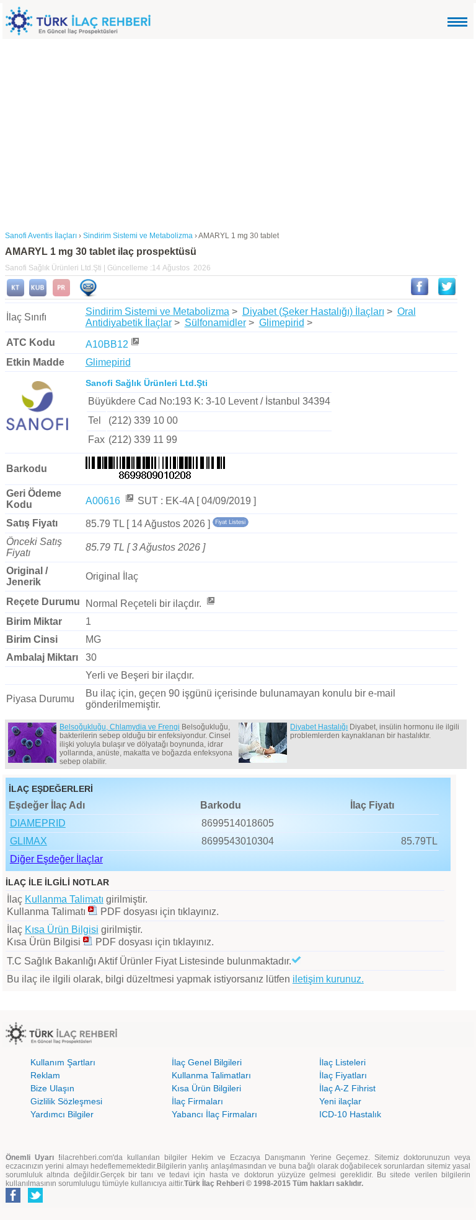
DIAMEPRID (38, 823)
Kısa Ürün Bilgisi (62, 929)
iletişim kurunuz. (328, 979)
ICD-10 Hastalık (350, 1114)
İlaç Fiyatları (343, 1075)
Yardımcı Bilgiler (62, 1114)
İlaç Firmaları (197, 1101)
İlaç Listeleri (342, 1062)
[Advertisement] (238, 131)
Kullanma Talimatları (211, 1075)
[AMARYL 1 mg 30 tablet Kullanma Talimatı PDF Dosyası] (93, 911)
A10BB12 (107, 344)
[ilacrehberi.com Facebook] (13, 1200)
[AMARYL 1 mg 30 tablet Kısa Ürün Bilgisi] (37, 294)
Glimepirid (281, 322)
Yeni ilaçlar (340, 1101)
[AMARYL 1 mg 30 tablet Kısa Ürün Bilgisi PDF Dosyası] (88, 942)
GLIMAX (28, 841)
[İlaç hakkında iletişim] (88, 294)
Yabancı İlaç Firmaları (214, 1114)
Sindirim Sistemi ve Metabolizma (157, 311)
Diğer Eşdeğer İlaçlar (56, 859)
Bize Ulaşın (52, 1088)
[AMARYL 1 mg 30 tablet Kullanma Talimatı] (15, 294)
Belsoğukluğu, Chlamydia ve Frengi (120, 727)
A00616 (104, 501)
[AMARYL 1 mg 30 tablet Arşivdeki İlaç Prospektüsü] (61, 294)
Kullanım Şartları (62, 1062)
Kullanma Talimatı (64, 899)
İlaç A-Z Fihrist (347, 1088)
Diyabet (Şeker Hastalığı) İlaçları (313, 311)
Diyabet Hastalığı (319, 727)
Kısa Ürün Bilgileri (206, 1088)
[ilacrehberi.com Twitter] (35, 1200)
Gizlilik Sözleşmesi (66, 1101)
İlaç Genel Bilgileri (207, 1062)
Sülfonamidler (215, 322)
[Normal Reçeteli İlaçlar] (210, 603)
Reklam (45, 1075)
